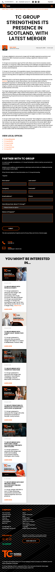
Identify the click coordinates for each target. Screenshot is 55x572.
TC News (11, 9)
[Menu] (52, 6)
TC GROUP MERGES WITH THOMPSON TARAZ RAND (14, 367)
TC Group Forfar (8, 145)
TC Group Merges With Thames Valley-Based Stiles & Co (14, 330)
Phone (31, 196)
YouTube (39, 2)
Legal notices (26, 523)
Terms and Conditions (28, 521)
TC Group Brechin (8, 141)
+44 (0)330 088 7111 (9, 2)
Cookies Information (27, 519)
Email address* (7, 196)
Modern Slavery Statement (29, 528)
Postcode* (32, 188)
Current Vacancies (27, 514)
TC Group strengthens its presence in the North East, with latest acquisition (14, 404)
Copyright (25, 526)
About (24, 513)
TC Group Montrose (9, 147)
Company (5, 188)
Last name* (32, 180)
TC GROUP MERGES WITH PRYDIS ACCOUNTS (14, 289)
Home (3, 9)
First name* (6, 180)
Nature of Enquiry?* (8, 212)
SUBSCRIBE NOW (31, 541)
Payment (50, 2)
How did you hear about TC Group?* (14, 204)
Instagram (36, 2)
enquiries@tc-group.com (24, 2)
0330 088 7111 (11, 243)
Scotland (4, 81)
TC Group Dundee (8, 143)
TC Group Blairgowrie (9, 139)
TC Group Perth (8, 149)
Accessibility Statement (28, 525)
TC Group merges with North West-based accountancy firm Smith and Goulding (14, 443)
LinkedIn (33, 2)
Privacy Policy (28, 233)
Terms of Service (39, 233)
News (7, 9)
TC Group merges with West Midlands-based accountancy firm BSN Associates (14, 483)
